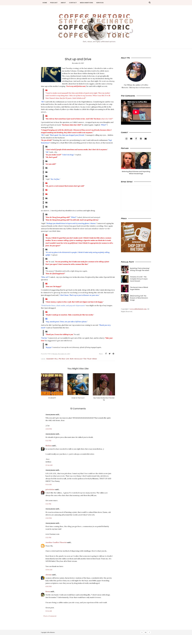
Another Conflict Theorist (56, 542)
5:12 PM (48, 441)
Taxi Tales (87, 358)
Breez (48, 591)
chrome (49, 575)
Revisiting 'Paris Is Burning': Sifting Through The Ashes (140, 269)
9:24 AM (49, 611)
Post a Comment (50, 616)
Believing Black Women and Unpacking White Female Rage (136, 172)
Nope (72, 358)
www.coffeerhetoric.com (138, 309)
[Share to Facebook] (106, 353)
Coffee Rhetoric (50, 632)
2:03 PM (49, 518)
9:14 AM (49, 484)
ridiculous (78, 358)
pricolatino (50, 489)
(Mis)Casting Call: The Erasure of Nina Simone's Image (139, 298)
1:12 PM (48, 504)
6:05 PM (49, 586)
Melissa (49, 446)
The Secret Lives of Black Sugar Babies (139, 288)
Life (67, 358)
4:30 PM (49, 429)
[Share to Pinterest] (113, 353)
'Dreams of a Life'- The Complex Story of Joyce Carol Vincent (139, 279)
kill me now (59, 358)
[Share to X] (109, 353)
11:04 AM (49, 570)
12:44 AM (49, 465)
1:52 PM (48, 537)
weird (94, 358)
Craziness (50, 358)
